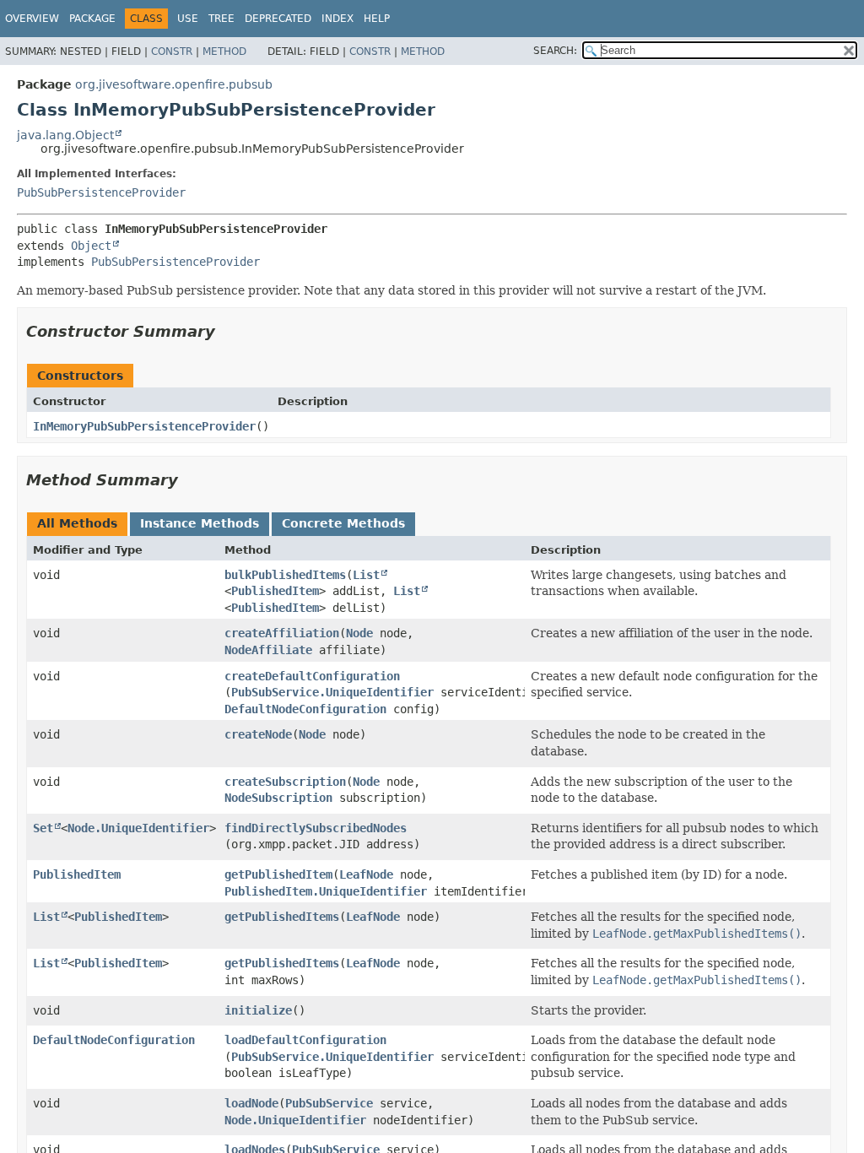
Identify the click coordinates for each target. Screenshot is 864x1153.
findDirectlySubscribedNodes (315, 828)
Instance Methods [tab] (199, 523)
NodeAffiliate (268, 650)
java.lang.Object (65, 135)
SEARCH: (555, 51)
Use (187, 18)
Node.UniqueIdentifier (138, 828)
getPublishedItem (278, 874)
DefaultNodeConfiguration (305, 709)
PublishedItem (275, 591)
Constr (171, 51)
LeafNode (366, 874)
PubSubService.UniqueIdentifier (332, 692)
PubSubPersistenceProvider (101, 192)
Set (43, 828)
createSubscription (285, 781)
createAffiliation (281, 633)
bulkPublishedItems (285, 575)
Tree (221, 18)
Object (91, 245)
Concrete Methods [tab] (343, 523)
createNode (258, 734)
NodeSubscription (278, 797)
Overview (32, 18)
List (366, 575)
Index (337, 18)
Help (377, 18)
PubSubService (329, 1103)
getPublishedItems (281, 916)
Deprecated (278, 18)
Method (224, 51)
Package (92, 18)
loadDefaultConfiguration (305, 1040)
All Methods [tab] (77, 523)
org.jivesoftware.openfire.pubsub (174, 84)
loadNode (251, 1103)
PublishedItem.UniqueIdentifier (325, 891)
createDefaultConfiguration (312, 676)
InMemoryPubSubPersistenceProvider (144, 426)
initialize (258, 1010)
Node (359, 633)
